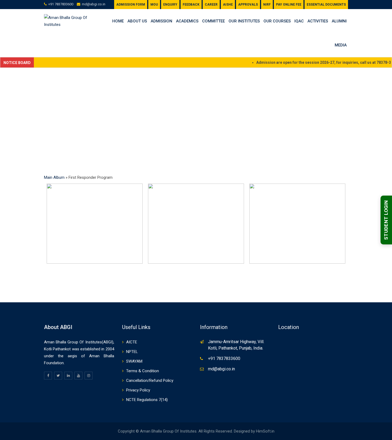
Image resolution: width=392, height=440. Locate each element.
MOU (154, 4)
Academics (187, 21)
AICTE (131, 342)
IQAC (299, 21)
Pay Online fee (288, 4)
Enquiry (170, 4)
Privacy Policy (138, 390)
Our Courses (277, 21)
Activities (317, 21)
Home (118, 21)
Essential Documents (326, 4)
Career (211, 4)
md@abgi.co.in (93, 4)
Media (341, 45)
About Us (137, 21)
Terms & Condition (142, 370)
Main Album (54, 177)
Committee (213, 21)
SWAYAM (134, 361)
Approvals (248, 4)
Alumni (339, 21)
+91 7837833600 (60, 4)
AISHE (228, 4)
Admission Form (130, 4)
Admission (161, 21)
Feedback (191, 4)
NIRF (267, 4)
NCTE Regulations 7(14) (147, 399)
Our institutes (244, 21)
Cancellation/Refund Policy (149, 380)
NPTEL (132, 351)
